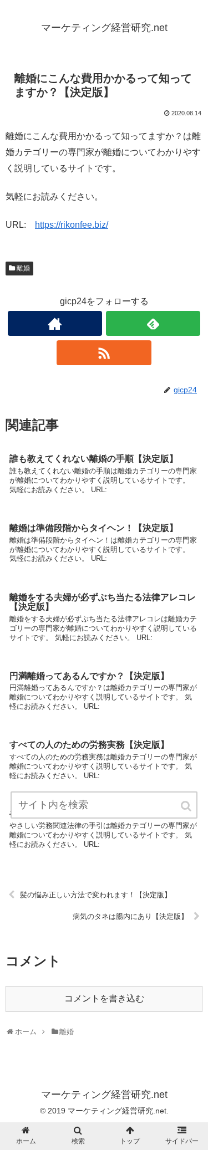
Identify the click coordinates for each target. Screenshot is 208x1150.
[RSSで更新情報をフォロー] (104, 352)
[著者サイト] (55, 323)
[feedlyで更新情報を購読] (153, 323)
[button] (186, 806)
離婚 (23, 268)
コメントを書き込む (104, 998)
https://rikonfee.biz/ (71, 224)
